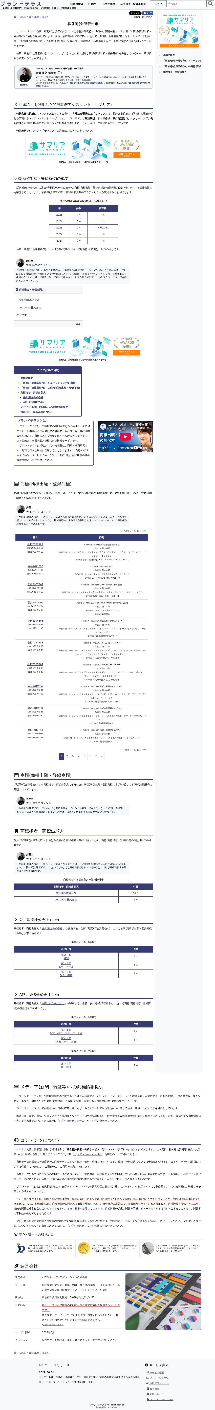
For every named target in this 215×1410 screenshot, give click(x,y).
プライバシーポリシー (161, 1399)
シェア (149, 13)
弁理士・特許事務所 (134, 4)
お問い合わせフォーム (71, 1120)
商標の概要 (26, 378)
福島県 (23, 16)
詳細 (78, 323)
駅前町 (45, 16)
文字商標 (109, 4)
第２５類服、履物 (66, 1065)
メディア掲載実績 (159, 1378)
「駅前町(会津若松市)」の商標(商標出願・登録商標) (50, 387)
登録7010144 (35, 729)
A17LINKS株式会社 (30, 307)
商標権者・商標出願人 (31, 289)
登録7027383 (35, 642)
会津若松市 (34, 16)
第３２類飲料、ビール (66, 965)
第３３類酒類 (66, 956)
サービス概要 (156, 1372)
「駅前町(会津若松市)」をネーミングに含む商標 (47, 382)
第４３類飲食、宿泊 (66, 973)
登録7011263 (35, 708)
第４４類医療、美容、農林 (66, 1040)
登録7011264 (35, 686)
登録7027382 (35, 664)
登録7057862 (35, 584)
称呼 (93, 4)
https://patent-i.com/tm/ (87, 1154)
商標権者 (78, 4)
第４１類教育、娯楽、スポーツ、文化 (66, 1031)
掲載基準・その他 (159, 1383)
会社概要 (154, 1388)
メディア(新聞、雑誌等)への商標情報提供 (44, 407)
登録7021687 (35, 566)
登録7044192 (35, 602)
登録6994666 (35, 620)
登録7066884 (35, 544)
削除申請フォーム (120, 1220)
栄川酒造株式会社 (29, 299)
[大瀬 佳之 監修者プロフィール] (59, 72)
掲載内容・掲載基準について (36, 411)
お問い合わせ (76, 1225)
